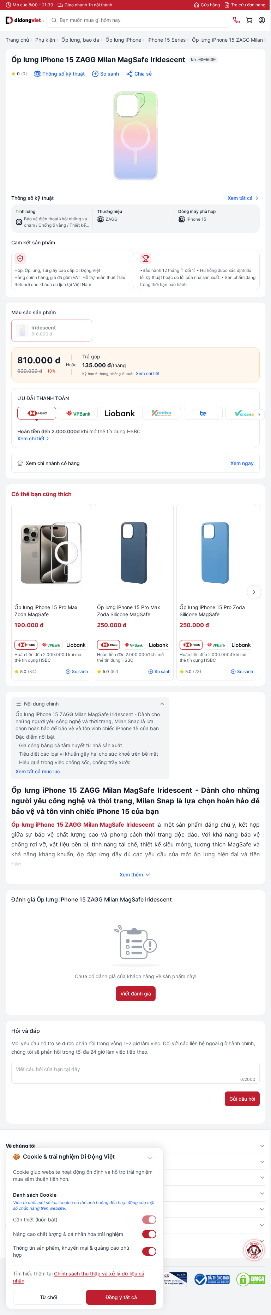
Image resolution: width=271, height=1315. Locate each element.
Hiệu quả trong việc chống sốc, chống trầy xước (75, 762)
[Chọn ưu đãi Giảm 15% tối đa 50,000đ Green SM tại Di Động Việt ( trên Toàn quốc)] (244, 413)
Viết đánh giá (135, 993)
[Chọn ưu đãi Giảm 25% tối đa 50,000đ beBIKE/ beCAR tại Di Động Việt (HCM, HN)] (203, 413)
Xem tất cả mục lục (38, 771)
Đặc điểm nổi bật (35, 737)
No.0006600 (203, 59)
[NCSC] (171, 1279)
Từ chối (48, 1297)
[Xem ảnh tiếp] (259, 414)
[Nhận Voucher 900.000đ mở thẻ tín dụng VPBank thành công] (51, 645)
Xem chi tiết (147, 373)
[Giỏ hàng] (249, 20)
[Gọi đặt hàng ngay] (236, 20)
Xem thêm (131, 874)
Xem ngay (242, 463)
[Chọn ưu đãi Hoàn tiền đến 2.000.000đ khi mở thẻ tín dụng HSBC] (36, 413)
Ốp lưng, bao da (80, 40)
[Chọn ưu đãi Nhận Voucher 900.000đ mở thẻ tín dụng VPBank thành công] (78, 413)
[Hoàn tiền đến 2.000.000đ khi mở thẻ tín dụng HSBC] (25, 645)
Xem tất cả (240, 198)
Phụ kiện (45, 40)
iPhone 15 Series (166, 40)
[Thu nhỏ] (150, 1158)
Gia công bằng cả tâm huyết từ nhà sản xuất (70, 745)
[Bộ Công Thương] (211, 1279)
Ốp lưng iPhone (123, 40)
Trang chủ (17, 40)
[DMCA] (250, 1279)
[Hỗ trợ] (254, 1250)
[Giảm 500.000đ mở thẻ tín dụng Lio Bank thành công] (76, 645)
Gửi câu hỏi (242, 1099)
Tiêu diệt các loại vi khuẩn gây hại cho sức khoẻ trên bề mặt (88, 754)
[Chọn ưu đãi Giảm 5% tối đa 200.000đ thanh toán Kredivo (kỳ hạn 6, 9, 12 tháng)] (161, 413)
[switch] (149, 1219)
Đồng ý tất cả (121, 1297)
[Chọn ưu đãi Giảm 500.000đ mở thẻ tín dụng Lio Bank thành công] (120, 413)
